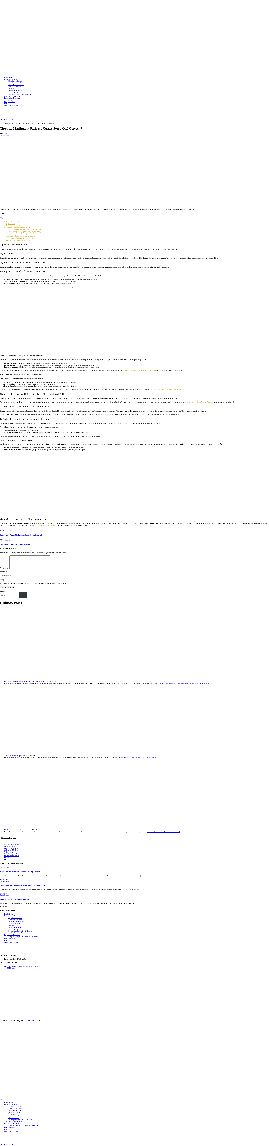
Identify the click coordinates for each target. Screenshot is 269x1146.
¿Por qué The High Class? (13, 933)
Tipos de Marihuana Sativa (14, 222)
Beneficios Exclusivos (15, 920)
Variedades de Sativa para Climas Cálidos (22, 238)
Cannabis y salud (10, 846)
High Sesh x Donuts (15, 918)
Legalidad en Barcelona (12, 935)
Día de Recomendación (16, 921)
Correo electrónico (7, 576)
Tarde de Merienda (14, 923)
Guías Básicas (4, 135)
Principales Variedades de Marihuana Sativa (19, 227)
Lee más (183, 683)
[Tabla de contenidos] (1, 218)
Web (1, 579)
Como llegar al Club (11, 942)
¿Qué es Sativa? (10, 224)
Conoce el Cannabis (11, 848)
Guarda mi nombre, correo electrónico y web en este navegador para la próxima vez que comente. (35, 583)
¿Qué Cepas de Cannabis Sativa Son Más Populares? (26, 231)
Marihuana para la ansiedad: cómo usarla (17, 830)
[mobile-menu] (1, 1099)
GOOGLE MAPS (10, 968)
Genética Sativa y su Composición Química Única (20, 235)
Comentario (4, 568)
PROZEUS (31, 1021)
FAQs (6, 940)
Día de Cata (12, 925)
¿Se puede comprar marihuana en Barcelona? (23, 937)
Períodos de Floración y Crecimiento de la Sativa (20, 236)
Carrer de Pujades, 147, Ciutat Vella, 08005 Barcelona (22, 966)
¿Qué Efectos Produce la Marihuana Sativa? (19, 226)
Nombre (3, 572)
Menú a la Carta (13, 929)
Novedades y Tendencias (12, 854)
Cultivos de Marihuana (11, 850)
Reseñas (7, 859)
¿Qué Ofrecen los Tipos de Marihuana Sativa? (19, 240)
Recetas (6, 858)
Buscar (2, 591)
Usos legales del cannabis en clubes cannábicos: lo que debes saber (26, 681)
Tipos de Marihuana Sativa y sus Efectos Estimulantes (26, 229)
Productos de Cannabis (11, 856)
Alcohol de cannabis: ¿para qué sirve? (16, 756)
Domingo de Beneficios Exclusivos (20, 931)
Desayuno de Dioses (15, 927)
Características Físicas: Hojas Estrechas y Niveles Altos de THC (24, 233)
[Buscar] (23, 595)
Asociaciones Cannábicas (12, 844)
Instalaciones (8, 914)
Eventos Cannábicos (11, 916)
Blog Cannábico (9, 938)
